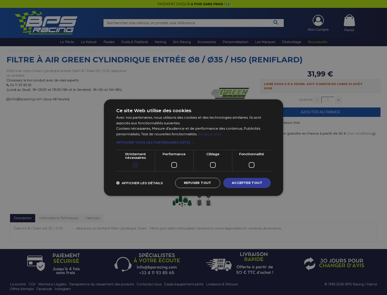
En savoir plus (209, 134)
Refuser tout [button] (197, 183)
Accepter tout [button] (247, 183)
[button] (193, 142)
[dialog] (193, 147)
